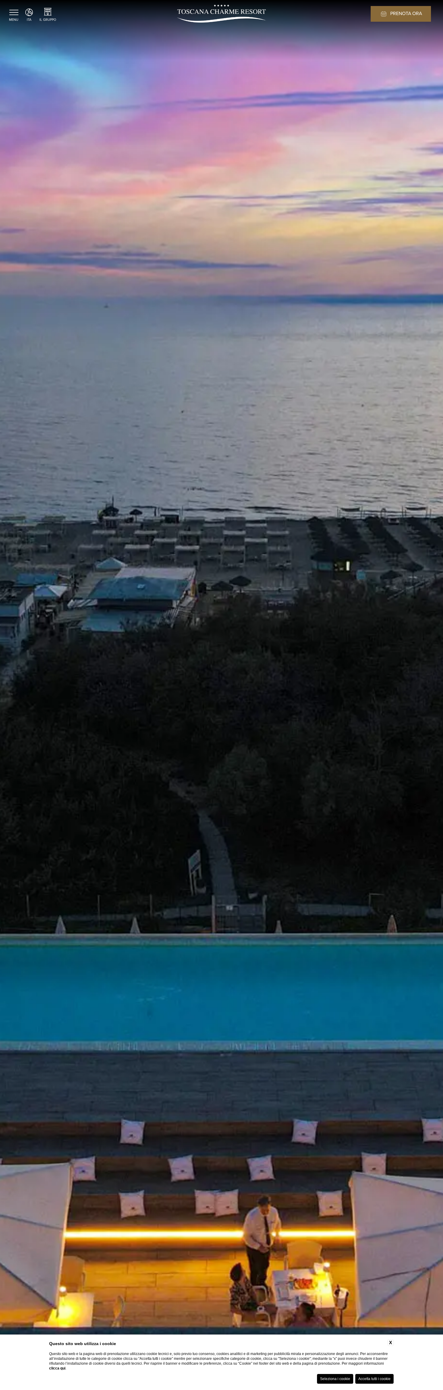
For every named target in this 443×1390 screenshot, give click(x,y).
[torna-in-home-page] (221, 15)
